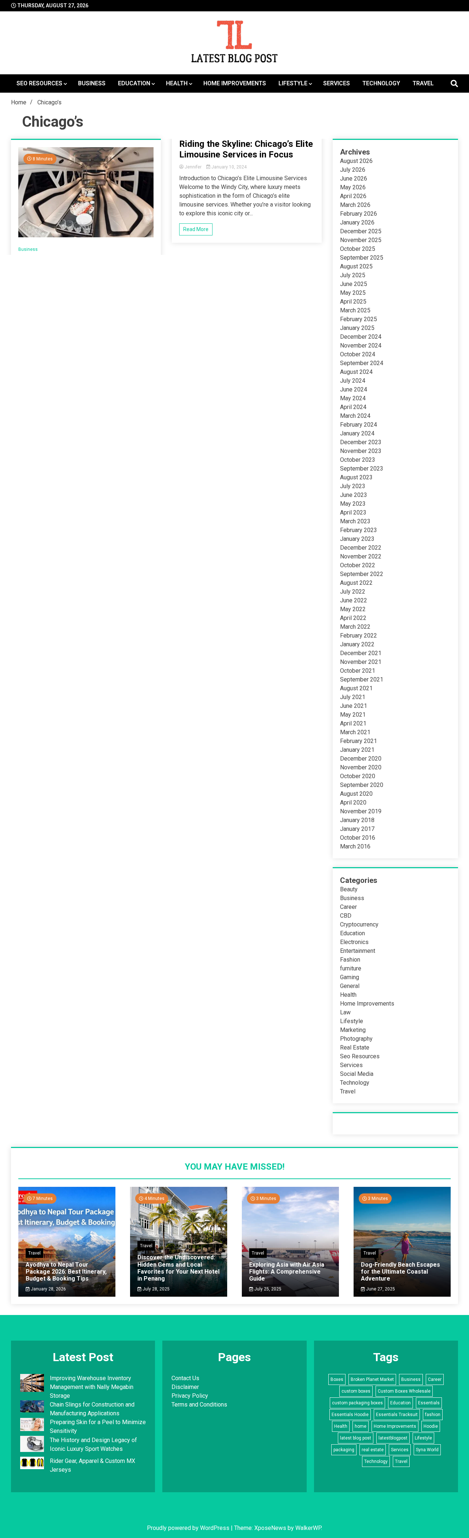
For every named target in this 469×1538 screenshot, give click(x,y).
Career (348, 906)
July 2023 (352, 486)
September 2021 (361, 679)
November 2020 (360, 767)
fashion (432, 1414)
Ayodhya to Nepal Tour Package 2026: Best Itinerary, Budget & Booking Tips (66, 1271)
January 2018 (357, 820)
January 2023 (357, 538)
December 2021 (360, 653)
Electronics (354, 942)
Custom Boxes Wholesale (404, 1391)
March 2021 (355, 732)
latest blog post (355, 1438)
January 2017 (357, 828)
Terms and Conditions (199, 1404)
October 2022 (357, 565)
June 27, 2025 (380, 1289)
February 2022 (358, 635)
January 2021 (357, 749)
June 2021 (353, 705)
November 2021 (360, 661)
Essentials (429, 1402)
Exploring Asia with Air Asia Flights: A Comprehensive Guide (286, 1271)
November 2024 (360, 345)
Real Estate (354, 1047)
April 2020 (353, 802)
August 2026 (356, 160)
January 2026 (357, 222)
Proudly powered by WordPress (189, 1527)
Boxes (336, 1379)
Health (177, 83)
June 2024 (353, 389)
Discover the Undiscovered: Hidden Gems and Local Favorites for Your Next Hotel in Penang (178, 1268)
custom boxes (355, 1391)
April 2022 (353, 617)
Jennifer (193, 167)
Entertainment (357, 950)
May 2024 (353, 398)
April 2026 (353, 196)
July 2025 (352, 275)
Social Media (356, 1073)
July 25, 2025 (267, 1289)
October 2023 (357, 459)
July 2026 (352, 169)
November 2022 (360, 556)
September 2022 (361, 574)
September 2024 (361, 363)
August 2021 (356, 688)
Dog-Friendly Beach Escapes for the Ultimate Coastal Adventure (400, 1271)
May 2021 (353, 714)
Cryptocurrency (359, 924)
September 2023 (361, 468)
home (360, 1426)
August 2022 (356, 582)
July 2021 (352, 697)
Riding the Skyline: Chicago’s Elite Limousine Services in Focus (246, 149)
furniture (350, 968)
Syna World (427, 1449)
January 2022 (357, 644)
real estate (373, 1449)
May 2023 (353, 503)
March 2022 (355, 626)
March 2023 (355, 521)
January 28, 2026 (48, 1289)
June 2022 (353, 600)
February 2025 (358, 319)
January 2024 (357, 433)
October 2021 (357, 670)
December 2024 (360, 336)
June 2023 (353, 494)
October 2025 (357, 248)
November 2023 (360, 450)
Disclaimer (185, 1386)
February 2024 (358, 424)
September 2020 (361, 784)
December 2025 (360, 231)
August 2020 (356, 793)
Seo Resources (39, 83)
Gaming (349, 977)
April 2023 (353, 512)
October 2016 (357, 837)
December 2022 (360, 547)
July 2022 (352, 591)
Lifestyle (292, 83)
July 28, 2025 (155, 1289)
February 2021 (358, 741)
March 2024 (355, 415)
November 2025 (360, 240)
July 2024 (352, 380)
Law (345, 1012)
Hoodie (431, 1426)
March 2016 (355, 846)
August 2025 (356, 266)
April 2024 (353, 407)
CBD (345, 915)
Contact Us (185, 1378)
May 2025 (353, 292)
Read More (195, 229)
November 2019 (360, 811)
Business (92, 83)
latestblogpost (392, 1438)
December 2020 (360, 758)
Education (134, 83)
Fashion (350, 959)
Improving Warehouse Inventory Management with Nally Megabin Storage (91, 1387)
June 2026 (353, 178)
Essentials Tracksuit (397, 1414)
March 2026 (355, 204)
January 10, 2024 (228, 167)
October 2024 (357, 354)
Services (336, 83)
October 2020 (357, 776)
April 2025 (353, 301)
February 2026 (358, 213)
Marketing (353, 1029)
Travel (423, 83)
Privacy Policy (189, 1395)
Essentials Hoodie (350, 1414)
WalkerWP (308, 1527)
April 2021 (353, 723)
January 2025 (357, 327)
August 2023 (356, 477)
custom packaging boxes (357, 1402)
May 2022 (353, 609)
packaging (343, 1449)
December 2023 (360, 442)
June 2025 (353, 284)
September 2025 (361, 257)
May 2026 (353, 187)
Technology (381, 83)
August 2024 (356, 371)
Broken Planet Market (372, 1379)
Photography (356, 1038)
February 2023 (358, 530)
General (349, 985)
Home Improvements (234, 83)
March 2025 (355, 310)
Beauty (349, 889)
